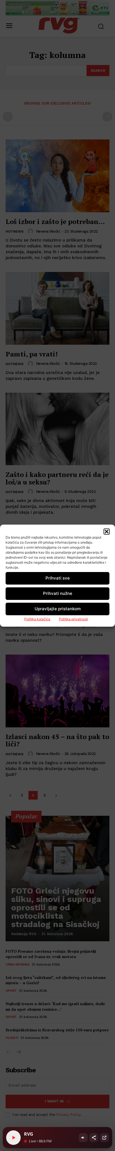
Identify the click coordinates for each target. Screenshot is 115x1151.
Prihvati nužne (57, 593)
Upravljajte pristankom (58, 608)
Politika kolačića (37, 619)
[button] (106, 531)
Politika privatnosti (73, 619)
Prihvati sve (57, 578)
